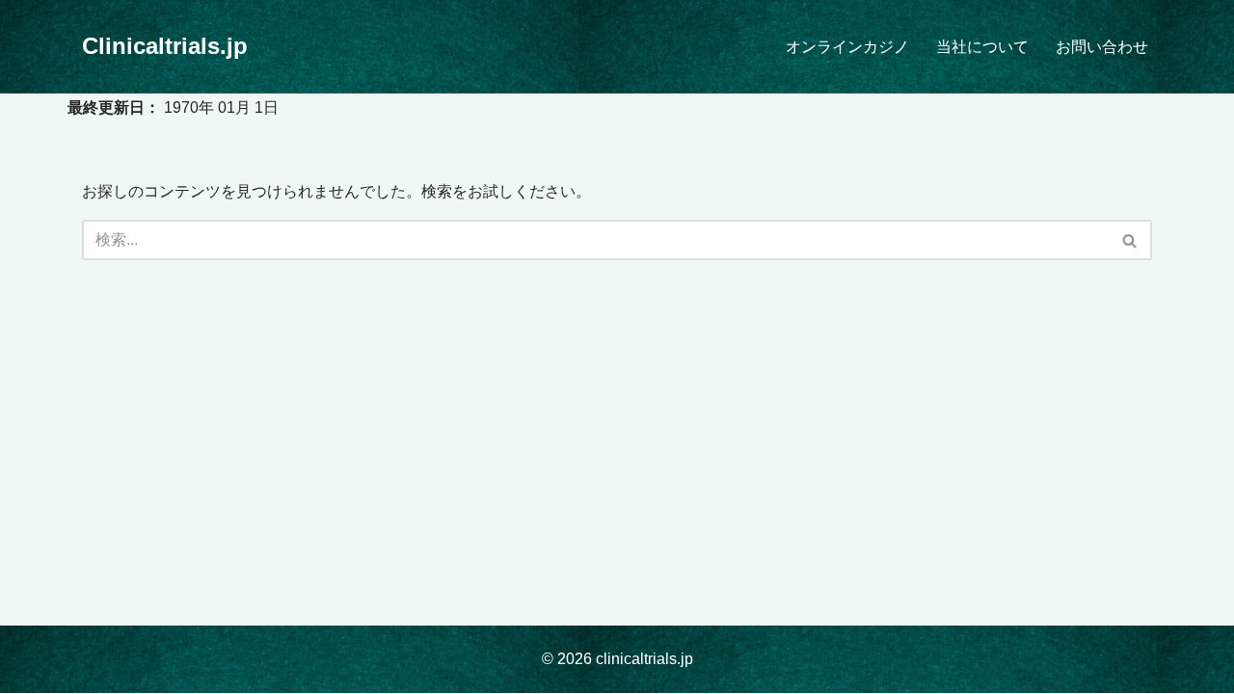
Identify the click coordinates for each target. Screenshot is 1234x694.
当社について (982, 47)
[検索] (1130, 240)
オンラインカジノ (847, 47)
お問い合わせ (1102, 47)
